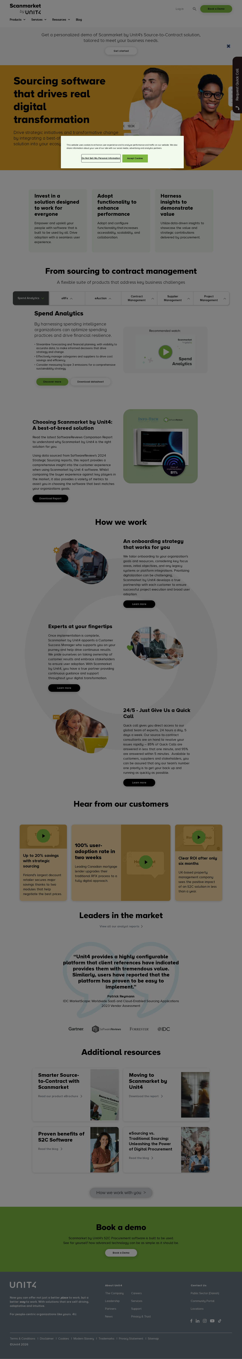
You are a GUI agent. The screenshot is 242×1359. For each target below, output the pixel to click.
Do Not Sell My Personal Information (101, 158)
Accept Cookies (135, 158)
